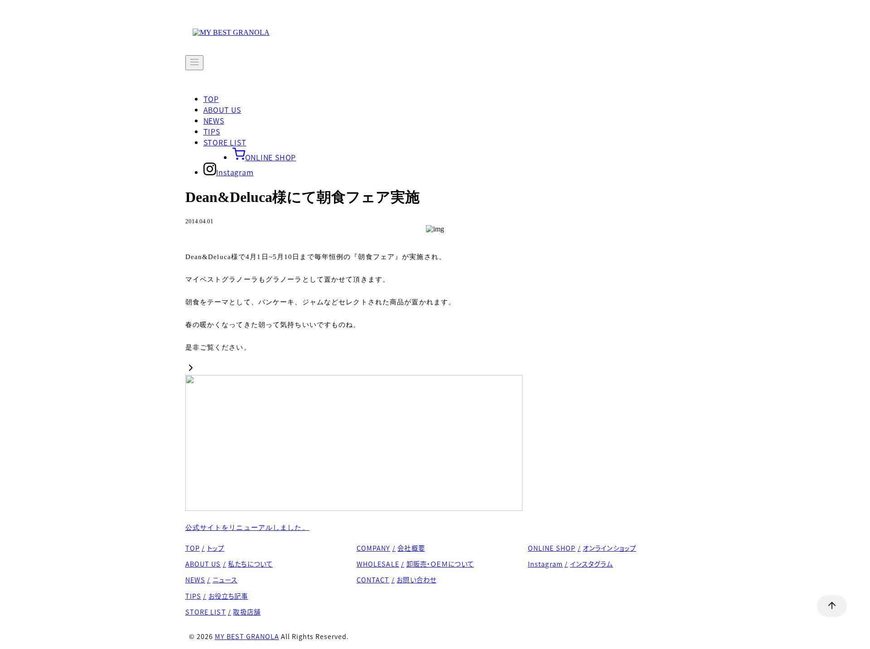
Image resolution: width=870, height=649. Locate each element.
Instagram (235, 172)
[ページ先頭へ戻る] (827, 606)
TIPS (211, 131)
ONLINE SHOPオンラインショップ (582, 548)
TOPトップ (205, 548)
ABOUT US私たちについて (229, 563)
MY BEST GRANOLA (247, 636)
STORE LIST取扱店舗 (223, 611)
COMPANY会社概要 (391, 548)
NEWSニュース (211, 579)
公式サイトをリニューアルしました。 (247, 527)
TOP (211, 98)
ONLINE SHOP (270, 157)
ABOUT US (222, 109)
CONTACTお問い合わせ (396, 579)
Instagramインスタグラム (570, 563)
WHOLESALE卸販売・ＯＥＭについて (415, 563)
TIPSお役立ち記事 (216, 596)
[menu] (194, 62)
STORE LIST (224, 142)
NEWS (213, 120)
